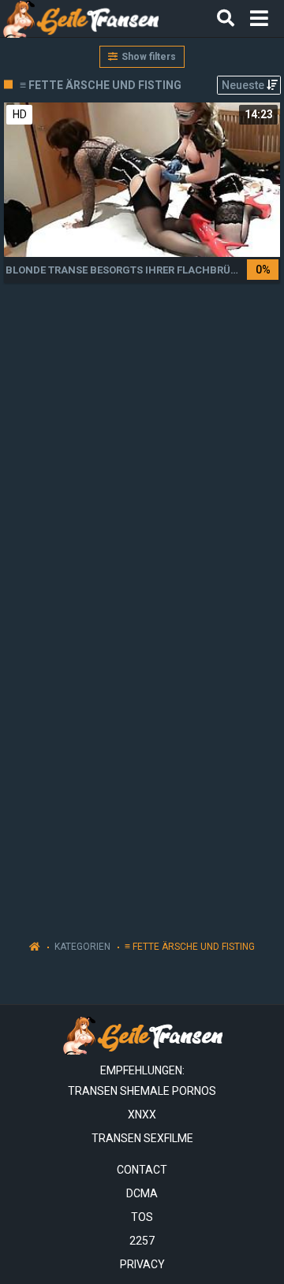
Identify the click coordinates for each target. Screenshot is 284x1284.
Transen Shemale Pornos (142, 1091)
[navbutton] (259, 19)
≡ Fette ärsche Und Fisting (190, 946)
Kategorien (82, 946)
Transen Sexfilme (142, 1138)
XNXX (142, 1114)
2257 (142, 1240)
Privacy (142, 1264)
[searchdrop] (225, 19)
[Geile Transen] (80, 18)
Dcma (142, 1193)
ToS (142, 1217)
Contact (142, 1169)
